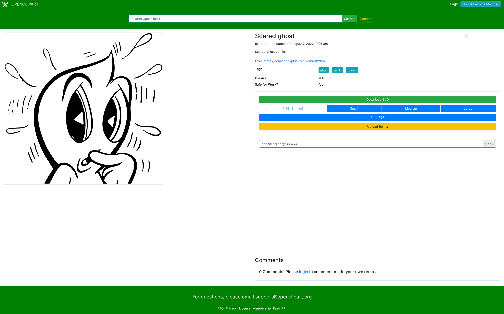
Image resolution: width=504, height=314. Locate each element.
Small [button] (354, 108)
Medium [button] (411, 108)
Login (454, 4)
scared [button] (351, 70)
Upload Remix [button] (377, 126)
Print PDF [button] (377, 117)
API (283, 308)
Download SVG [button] (377, 99)
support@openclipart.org (283, 297)
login (303, 271)
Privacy (231, 308)
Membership (262, 308)
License (244, 308)
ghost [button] (324, 70)
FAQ (221, 308)
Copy (489, 144)
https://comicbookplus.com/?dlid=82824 (294, 61)
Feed (276, 308)
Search (349, 19)
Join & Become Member (480, 4)
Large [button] (468, 108)
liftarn (264, 44)
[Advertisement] (252, 218)
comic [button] (337, 70)
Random (366, 19)
